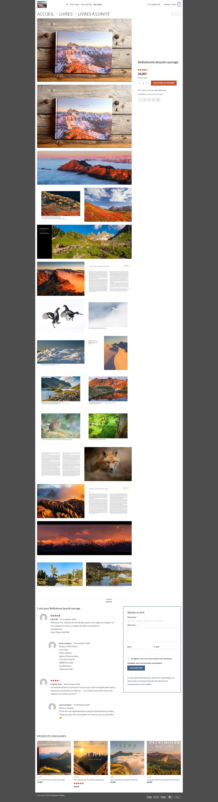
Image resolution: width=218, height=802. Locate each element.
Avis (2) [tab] (109, 602)
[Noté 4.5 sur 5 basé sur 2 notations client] (158, 70)
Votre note (132, 617)
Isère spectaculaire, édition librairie (124, 780)
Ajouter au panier (163, 83)
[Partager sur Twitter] (145, 100)
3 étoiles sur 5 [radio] (138, 621)
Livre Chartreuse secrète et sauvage (51, 780)
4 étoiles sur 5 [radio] (147, 621)
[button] (154, 4)
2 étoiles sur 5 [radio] (132, 621)
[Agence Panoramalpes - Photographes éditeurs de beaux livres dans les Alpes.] (49, 4)
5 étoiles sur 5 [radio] (157, 621)
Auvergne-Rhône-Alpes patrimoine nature (163, 780)
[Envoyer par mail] (149, 100)
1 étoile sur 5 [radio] (128, 621)
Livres (66, 14)
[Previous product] (179, 14)
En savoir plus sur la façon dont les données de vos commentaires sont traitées (150, 680)
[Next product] (174, 14)
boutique (98, 5)
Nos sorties (86, 5)
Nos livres (74, 5)
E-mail (157, 647)
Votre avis (131, 625)
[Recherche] (67, 4)
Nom (129, 647)
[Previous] (37, 766)
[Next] (181, 766)
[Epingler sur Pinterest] (154, 100)
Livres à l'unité (94, 14)
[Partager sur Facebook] (140, 100)
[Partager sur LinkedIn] (158, 100)
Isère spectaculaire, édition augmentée (89, 780)
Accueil (45, 14)
